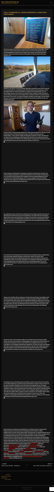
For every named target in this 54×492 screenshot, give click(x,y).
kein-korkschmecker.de (10, 2)
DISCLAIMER (8, 479)
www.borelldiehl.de (13, 446)
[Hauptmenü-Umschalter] (51, 2)
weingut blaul (12, 453)
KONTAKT (8, 474)
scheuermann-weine (28, 450)
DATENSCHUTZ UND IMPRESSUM (6, 477)
